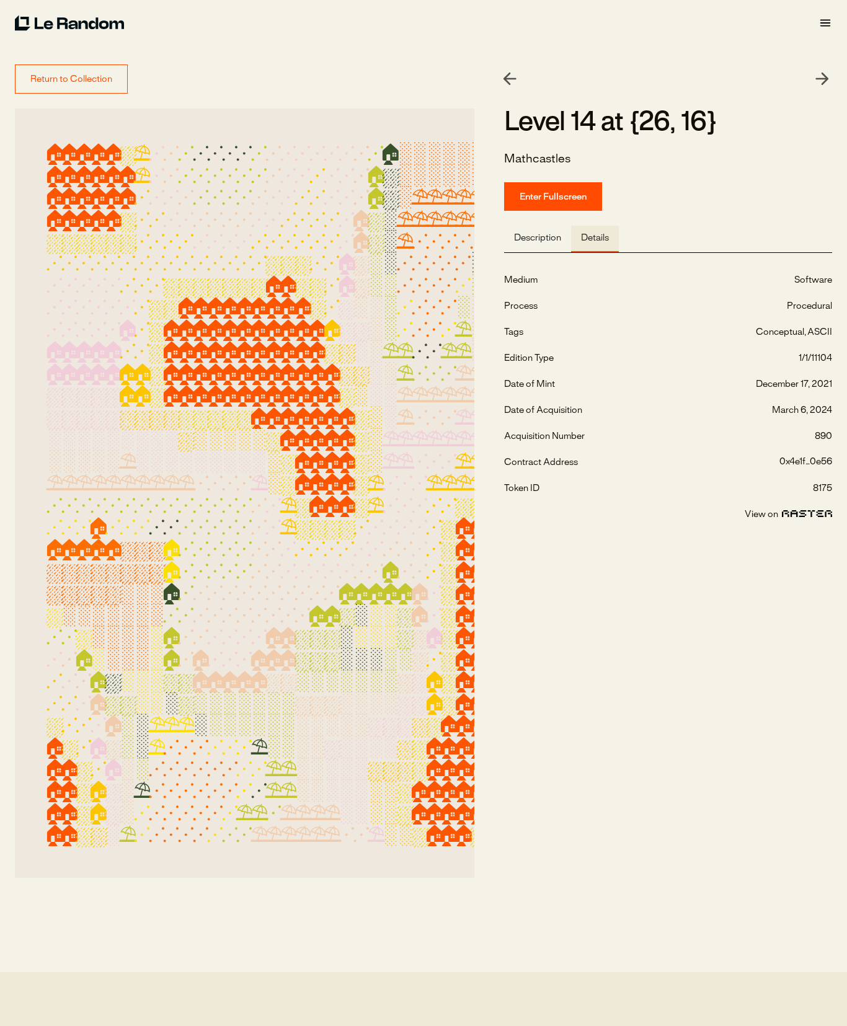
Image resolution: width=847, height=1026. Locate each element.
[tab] (537, 239)
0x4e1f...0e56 (805, 462)
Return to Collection (71, 79)
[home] (416, 23)
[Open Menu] (825, 23)
